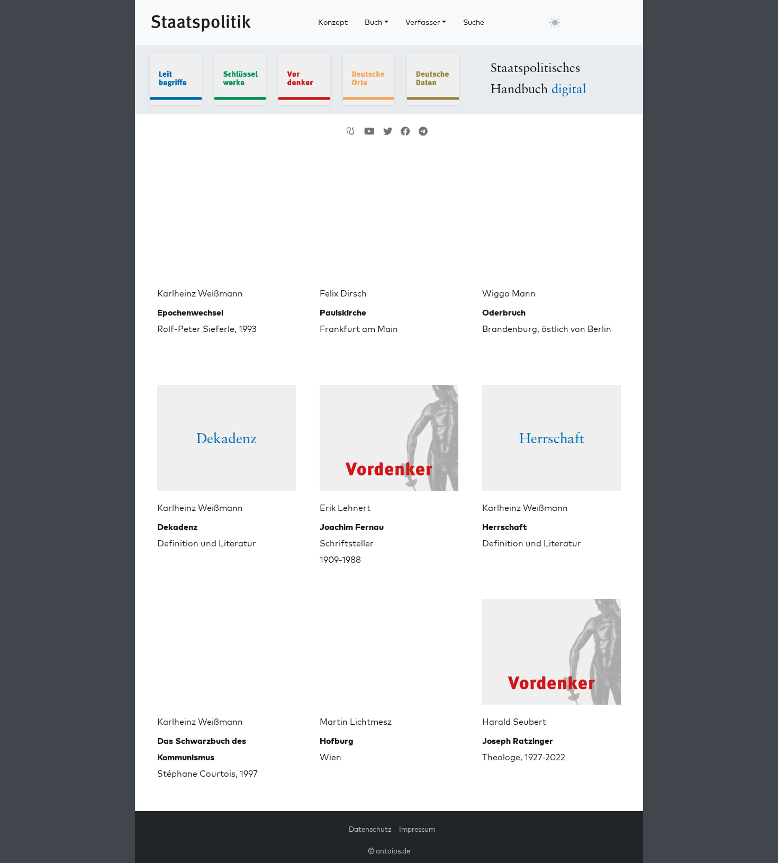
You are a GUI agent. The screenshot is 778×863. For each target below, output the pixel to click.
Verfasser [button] (422, 22)
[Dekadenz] (226, 433)
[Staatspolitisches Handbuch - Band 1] (176, 78)
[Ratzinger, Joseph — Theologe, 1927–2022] (551, 647)
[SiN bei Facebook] (405, 131)
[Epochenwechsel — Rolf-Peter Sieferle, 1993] (226, 219)
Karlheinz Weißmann (200, 293)
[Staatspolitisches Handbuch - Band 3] (304, 78)
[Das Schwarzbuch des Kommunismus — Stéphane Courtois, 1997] (226, 647)
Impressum (417, 829)
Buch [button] (373, 22)
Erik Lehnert (345, 507)
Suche (473, 22)
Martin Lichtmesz (356, 721)
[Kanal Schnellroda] (369, 131)
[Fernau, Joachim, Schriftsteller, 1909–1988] (389, 433)
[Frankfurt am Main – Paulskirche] (389, 219)
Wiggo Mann (509, 293)
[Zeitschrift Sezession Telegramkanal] (423, 131)
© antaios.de (389, 851)
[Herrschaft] (551, 433)
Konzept (333, 22)
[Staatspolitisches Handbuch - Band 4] (369, 78)
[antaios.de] (351, 131)
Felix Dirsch (343, 293)
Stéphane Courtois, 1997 (207, 757)
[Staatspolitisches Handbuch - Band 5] (433, 78)
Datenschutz (370, 829)
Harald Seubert (514, 721)
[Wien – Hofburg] (389, 647)
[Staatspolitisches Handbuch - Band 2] (240, 78)
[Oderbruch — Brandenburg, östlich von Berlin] (551, 219)
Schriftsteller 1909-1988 (352, 543)
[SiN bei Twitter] (388, 131)
